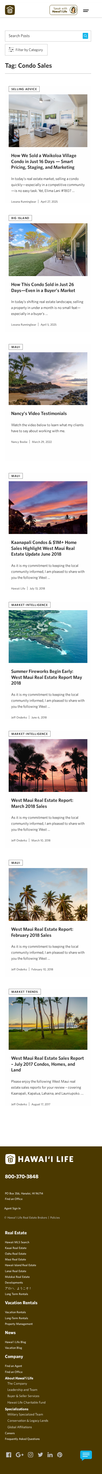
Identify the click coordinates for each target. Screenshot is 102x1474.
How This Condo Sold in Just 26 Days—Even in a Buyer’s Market (43, 287)
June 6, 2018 (39, 717)
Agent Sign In (12, 1208)
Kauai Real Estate (15, 1247)
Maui (15, 347)
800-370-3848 (21, 1176)
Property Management (19, 1323)
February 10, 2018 (42, 969)
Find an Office (14, 1198)
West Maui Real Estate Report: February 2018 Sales (42, 932)
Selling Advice (24, 89)
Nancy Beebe (19, 441)
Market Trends (24, 991)
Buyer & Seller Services (23, 1396)
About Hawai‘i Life (19, 1378)
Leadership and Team (22, 1390)
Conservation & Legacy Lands (27, 1420)
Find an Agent (13, 1365)
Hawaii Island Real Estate (20, 1265)
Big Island (20, 218)
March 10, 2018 (41, 840)
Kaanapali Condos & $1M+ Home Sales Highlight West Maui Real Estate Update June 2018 (44, 548)
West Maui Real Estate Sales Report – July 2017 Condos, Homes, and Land (47, 1063)
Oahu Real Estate (15, 1253)
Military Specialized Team (25, 1414)
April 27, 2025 (49, 201)
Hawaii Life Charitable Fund (26, 1402)
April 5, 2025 (48, 324)
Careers (10, 1433)
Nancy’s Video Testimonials (39, 413)
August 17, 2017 (40, 1104)
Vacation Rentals (15, 1312)
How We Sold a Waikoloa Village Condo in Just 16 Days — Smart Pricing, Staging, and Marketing (43, 161)
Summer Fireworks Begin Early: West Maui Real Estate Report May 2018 (46, 677)
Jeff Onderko (19, 717)
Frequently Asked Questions (22, 1438)
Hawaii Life (18, 588)
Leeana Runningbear (23, 201)
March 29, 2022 (42, 441)
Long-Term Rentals (16, 1318)
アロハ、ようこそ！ (18, 1288)
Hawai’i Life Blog (15, 1342)
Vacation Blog (13, 1347)
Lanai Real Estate (15, 1271)
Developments (14, 1282)
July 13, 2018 (37, 588)
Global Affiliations (19, 1427)
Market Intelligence (29, 604)
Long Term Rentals (16, 1294)
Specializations (16, 1409)
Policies (55, 1217)
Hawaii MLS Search (17, 1242)
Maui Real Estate (15, 1259)
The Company (17, 1383)
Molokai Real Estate (17, 1276)
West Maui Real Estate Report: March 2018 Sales (42, 803)
